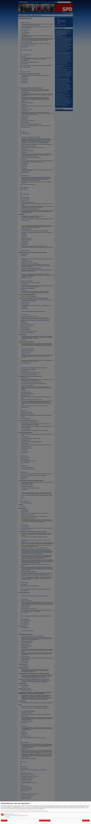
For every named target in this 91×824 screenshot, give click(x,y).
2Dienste (7, 817)
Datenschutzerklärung (24, 811)
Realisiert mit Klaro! (86, 822)
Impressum (45, 811)
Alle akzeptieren (85, 820)
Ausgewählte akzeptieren (45, 820)
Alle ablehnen (4, 820)
